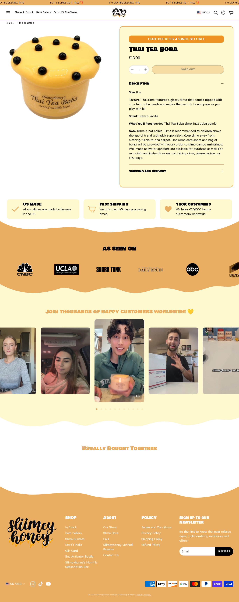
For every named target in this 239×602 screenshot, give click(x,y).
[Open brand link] (33, 269)
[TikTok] (40, 584)
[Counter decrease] (132, 69)
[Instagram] (32, 584)
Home (9, 22)
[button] (8, 12)
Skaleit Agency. (143, 594)
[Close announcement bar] (235, 2)
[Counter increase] (145, 69)
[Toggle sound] (138, 395)
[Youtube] (48, 584)
